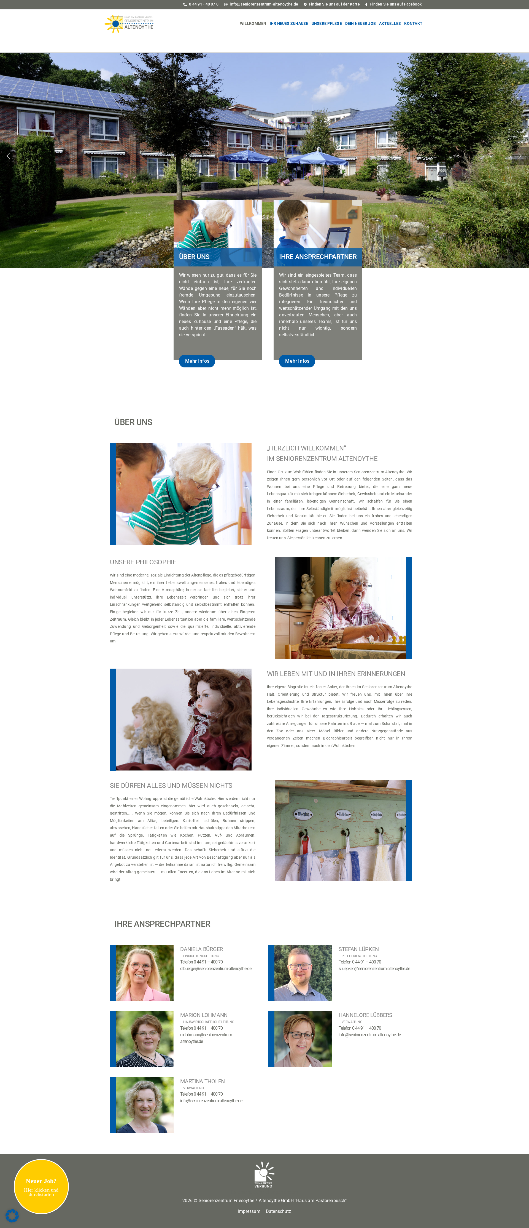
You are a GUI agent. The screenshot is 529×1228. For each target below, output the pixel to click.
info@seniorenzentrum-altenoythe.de (263, 4)
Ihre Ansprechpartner (318, 257)
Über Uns (194, 257)
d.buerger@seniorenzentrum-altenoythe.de (215, 968)
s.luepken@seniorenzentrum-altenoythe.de (374, 968)
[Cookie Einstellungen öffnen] (12, 1221)
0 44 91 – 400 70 (208, 962)
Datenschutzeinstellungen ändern (264, 1192)
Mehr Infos (197, 361)
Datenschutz (278, 1211)
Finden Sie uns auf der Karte (334, 4)
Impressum (249, 1211)
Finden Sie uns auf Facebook (395, 4)
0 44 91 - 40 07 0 (203, 4)
